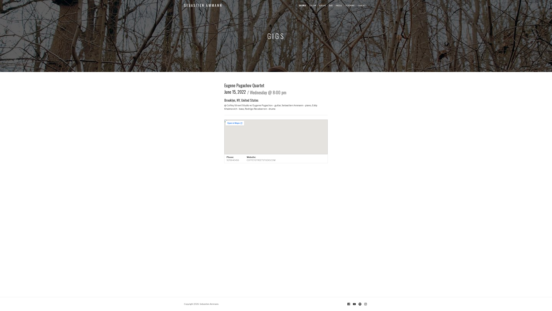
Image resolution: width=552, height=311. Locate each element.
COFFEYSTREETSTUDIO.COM (261, 160)
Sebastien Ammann (203, 5)
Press (339, 5)
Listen (312, 5)
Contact (362, 5)
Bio (331, 5)
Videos (322, 5)
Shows (302, 5)
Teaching (349, 5)
